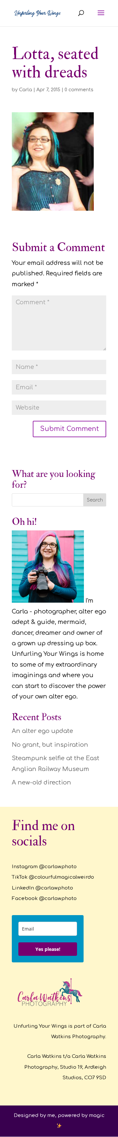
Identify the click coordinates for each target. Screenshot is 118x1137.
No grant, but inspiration (50, 744)
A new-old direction (41, 782)
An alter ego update (42, 731)
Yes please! (47, 949)
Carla (25, 89)
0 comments (79, 89)
